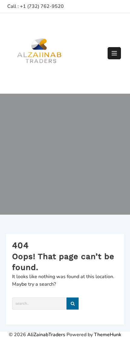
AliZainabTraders (46, 334)
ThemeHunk (107, 334)
